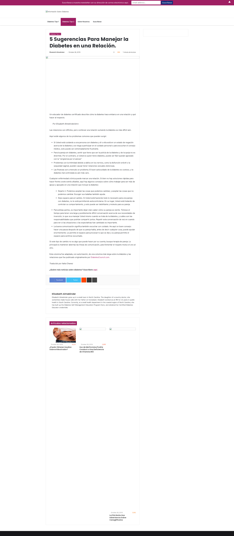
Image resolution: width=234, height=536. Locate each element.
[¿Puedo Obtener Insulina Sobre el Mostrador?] (62, 335)
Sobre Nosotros (84, 22)
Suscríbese (97, 22)
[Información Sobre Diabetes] (57, 11)
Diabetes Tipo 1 (53, 22)
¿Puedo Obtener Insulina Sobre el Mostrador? (60, 348)
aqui (95, 270)
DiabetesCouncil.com (100, 257)
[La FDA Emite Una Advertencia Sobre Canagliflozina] (122, 419)
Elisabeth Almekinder (57, 52)
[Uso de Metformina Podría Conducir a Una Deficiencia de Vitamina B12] (92, 335)
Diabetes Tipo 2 (68, 22)
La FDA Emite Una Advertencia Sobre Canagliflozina (117, 517)
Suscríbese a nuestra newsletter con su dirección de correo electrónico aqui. (95, 2)
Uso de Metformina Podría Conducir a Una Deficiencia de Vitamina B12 (91, 349)
